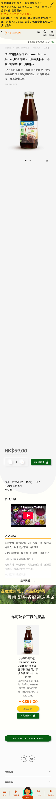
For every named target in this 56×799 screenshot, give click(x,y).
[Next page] (48, 127)
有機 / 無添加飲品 (22, 48)
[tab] (26, 160)
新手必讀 (31, 42)
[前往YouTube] (32, 759)
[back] (1, 32)
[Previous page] (8, 127)
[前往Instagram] (24, 759)
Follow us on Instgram (28, 738)
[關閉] (52, 3)
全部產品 (8, 48)
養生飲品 (36, 48)
